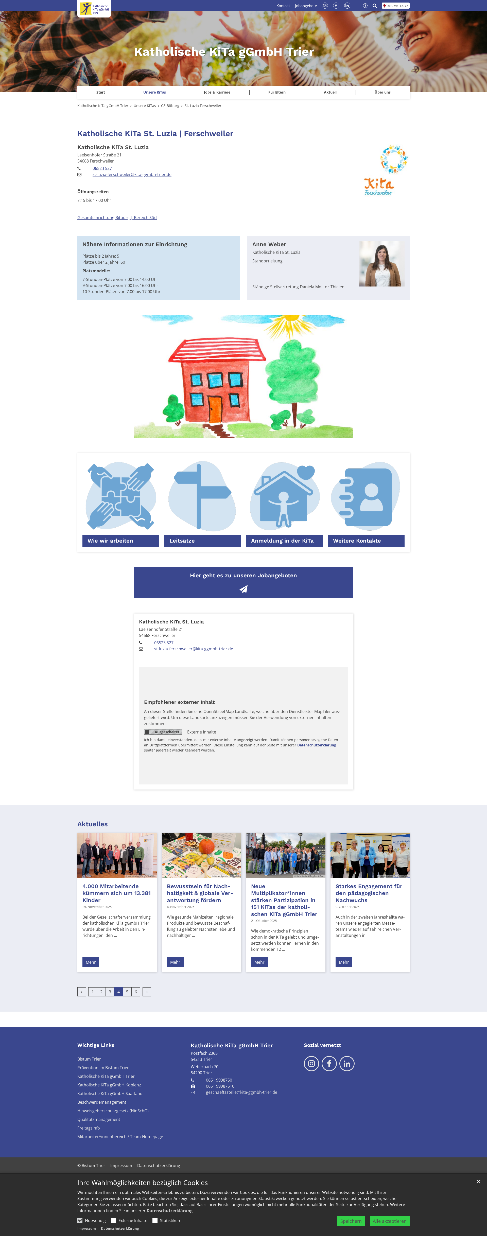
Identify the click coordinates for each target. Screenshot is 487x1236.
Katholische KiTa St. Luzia (113, 147)
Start (100, 92)
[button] (154, 92)
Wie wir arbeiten (110, 541)
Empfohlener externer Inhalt (179, 702)
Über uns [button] (383, 92)
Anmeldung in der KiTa (282, 541)
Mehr (91, 962)
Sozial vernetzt (322, 1045)
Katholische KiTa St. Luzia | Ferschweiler (155, 133)
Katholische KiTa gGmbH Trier (102, 105)
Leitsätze (182, 541)
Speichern (351, 1221)
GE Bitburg (170, 105)
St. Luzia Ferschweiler (203, 105)
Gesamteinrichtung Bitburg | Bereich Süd (117, 217)
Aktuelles (92, 824)
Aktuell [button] (330, 92)
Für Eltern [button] (277, 92)
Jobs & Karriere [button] (217, 92)
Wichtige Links (95, 1045)
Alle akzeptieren (390, 1221)
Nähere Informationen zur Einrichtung (134, 244)
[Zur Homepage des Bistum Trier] (396, 6)
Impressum (86, 1228)
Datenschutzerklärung (170, 1210)
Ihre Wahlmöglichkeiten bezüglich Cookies (142, 1182)
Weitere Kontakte (357, 541)
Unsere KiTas (145, 105)
